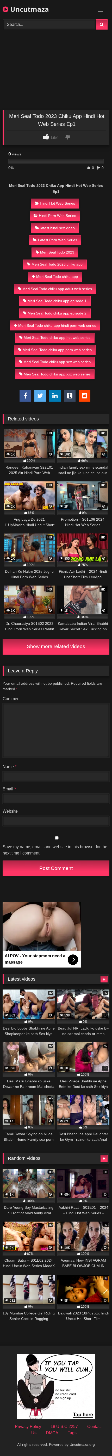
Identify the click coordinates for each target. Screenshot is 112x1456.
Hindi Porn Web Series (57, 215)
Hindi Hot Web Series (57, 203)
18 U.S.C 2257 (64, 1426)
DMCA (52, 1433)
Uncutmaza (28, 9)
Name (9, 766)
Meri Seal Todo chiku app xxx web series (57, 374)
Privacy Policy (28, 1426)
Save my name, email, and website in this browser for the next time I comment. (55, 850)
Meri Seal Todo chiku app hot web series (57, 337)
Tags (72, 1433)
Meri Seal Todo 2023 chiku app (57, 264)
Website (10, 811)
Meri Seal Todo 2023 (57, 252)
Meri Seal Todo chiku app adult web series (57, 289)
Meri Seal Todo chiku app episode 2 (57, 313)
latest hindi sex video (57, 228)
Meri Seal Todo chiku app (57, 276)
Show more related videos (56, 646)
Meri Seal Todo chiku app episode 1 (57, 301)
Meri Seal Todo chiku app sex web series (57, 362)
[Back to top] (96, 1440)
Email (9, 789)
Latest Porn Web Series (57, 240)
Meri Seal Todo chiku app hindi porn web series (57, 325)
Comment (12, 698)
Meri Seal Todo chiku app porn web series (57, 350)
